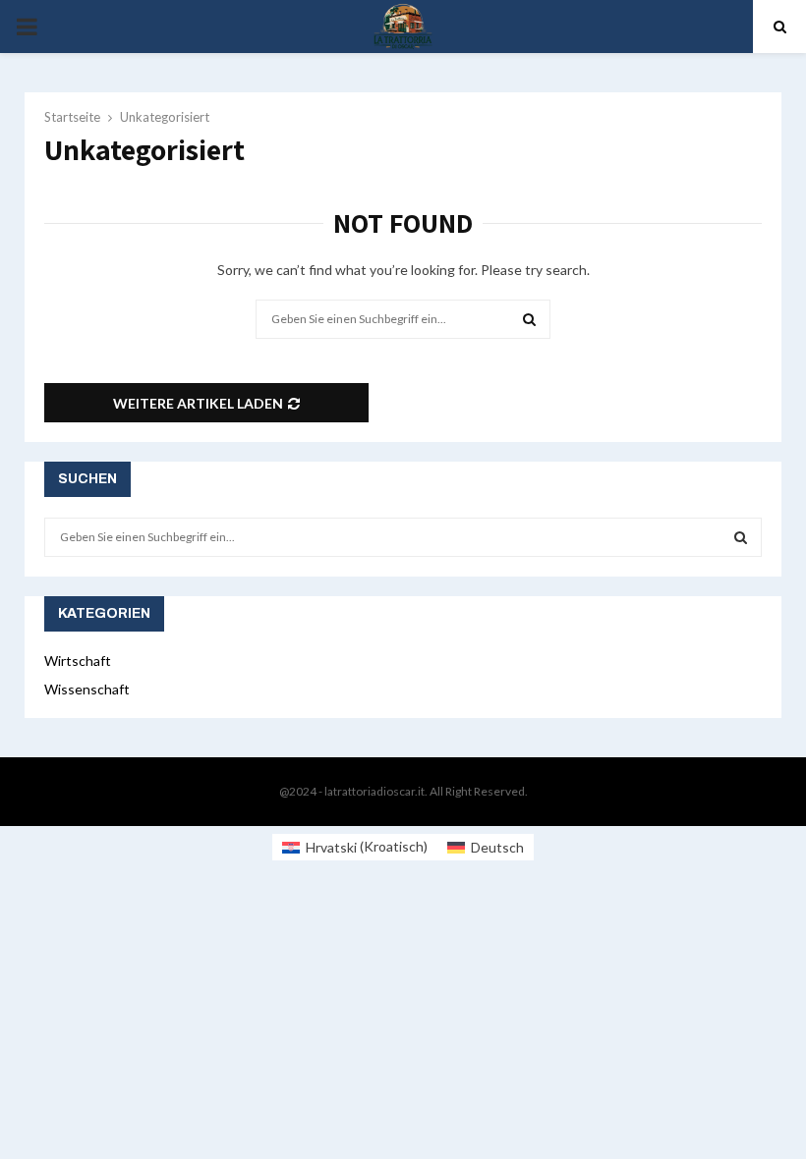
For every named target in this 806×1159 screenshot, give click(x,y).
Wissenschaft (87, 689)
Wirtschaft (77, 660)
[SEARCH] (741, 537)
